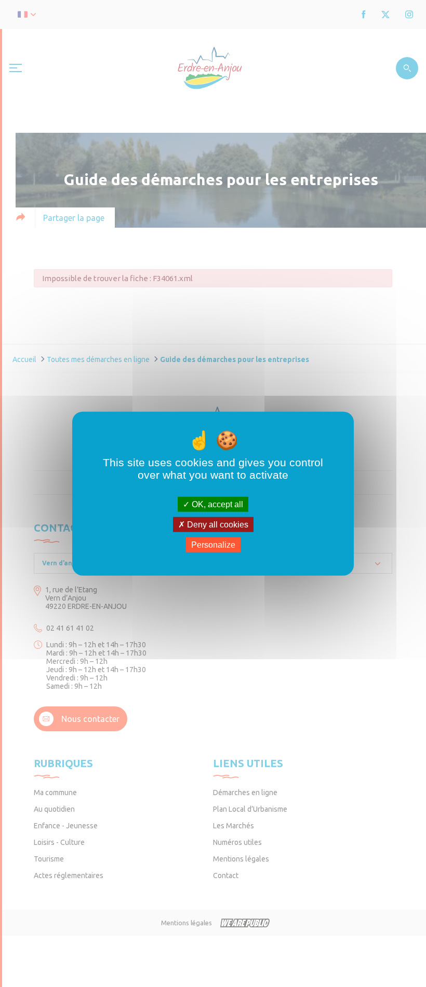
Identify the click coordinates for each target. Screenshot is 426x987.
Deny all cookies (216, 524)
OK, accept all (216, 503)
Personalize (213, 544)
